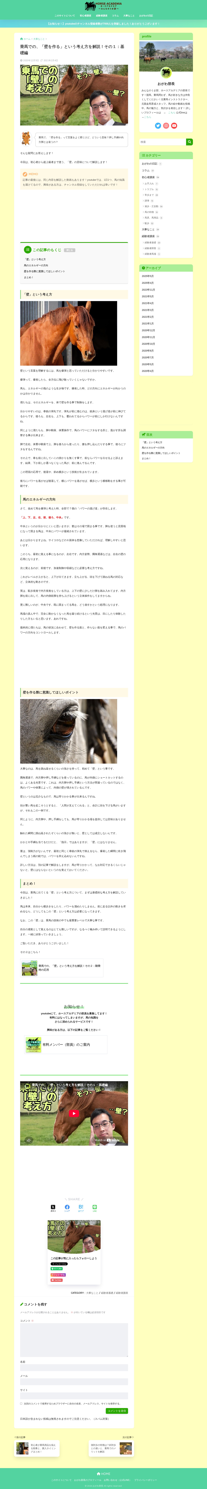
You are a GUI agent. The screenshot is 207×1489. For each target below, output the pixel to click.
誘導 (149, 200)
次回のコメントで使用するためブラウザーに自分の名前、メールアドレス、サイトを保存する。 (73, 1403)
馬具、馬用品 (153, 217)
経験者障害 (152, 248)
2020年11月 (148, 337)
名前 (22, 1361)
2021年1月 (148, 323)
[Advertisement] (74, 215)
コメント (27, 1320)
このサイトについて (65, 15)
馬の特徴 (151, 212)
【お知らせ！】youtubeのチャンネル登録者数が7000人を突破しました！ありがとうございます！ (103, 23)
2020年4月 (148, 371)
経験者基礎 (107, 1292)
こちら (171, 112)
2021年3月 (148, 310)
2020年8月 (148, 350)
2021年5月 (148, 296)
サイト (24, 1390)
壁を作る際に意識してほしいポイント (44, 271)
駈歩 (149, 223)
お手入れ (151, 183)
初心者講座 (85, 15)
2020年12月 (148, 330)
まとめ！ (29, 277)
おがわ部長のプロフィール (87, 1480)
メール (24, 1376)
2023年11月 (148, 289)
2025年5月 (148, 276)
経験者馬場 (152, 254)
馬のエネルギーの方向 (36, 265)
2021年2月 (148, 316)
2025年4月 (148, 283)
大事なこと (129, 15)
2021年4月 (148, 303)
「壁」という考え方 (35, 259)
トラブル (151, 189)
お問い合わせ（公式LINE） (118, 1480)
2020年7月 (148, 357)
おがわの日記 (146, 15)
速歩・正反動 (153, 206)
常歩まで (151, 195)
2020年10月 (148, 343)
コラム (115, 15)
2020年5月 (148, 364)
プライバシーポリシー (145, 1480)
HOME (105, 1474)
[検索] (189, 142)
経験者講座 (101, 15)
